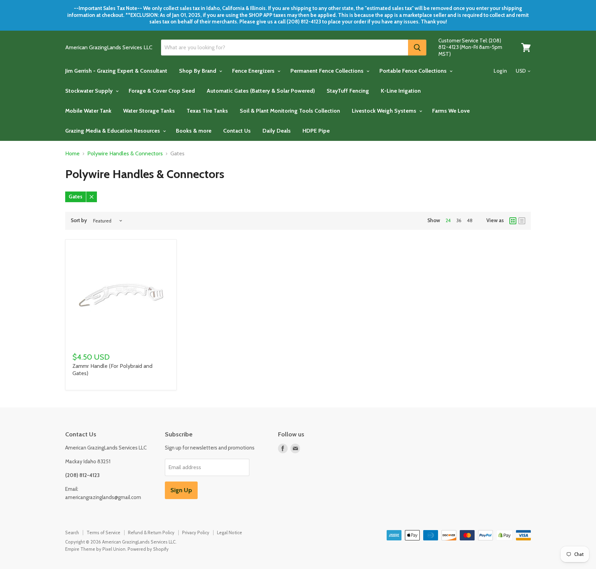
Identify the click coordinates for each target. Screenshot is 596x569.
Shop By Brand (198, 71)
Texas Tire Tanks (207, 110)
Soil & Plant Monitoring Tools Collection (290, 110)
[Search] (417, 47)
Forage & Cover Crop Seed (162, 90)
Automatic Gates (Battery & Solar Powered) (261, 90)
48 (470, 220)
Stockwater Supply (89, 90)
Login (500, 71)
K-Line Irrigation (401, 90)
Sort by (79, 221)
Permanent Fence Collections (327, 71)
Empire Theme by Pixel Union (95, 549)
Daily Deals (276, 130)
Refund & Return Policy (151, 532)
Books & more (193, 130)
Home (72, 154)
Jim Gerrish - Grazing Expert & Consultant (116, 71)
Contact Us (237, 130)
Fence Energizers (254, 71)
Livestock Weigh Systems (385, 110)
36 (458, 220)
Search (72, 532)
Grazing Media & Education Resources (113, 130)
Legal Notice (229, 532)
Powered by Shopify (148, 549)
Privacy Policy (195, 532)
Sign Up (181, 490)
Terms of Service (103, 532)
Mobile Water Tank (88, 110)
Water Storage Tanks (149, 110)
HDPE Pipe (316, 130)
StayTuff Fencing (348, 90)
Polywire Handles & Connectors (125, 154)
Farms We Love (451, 110)
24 (448, 220)
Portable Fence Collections (413, 71)
